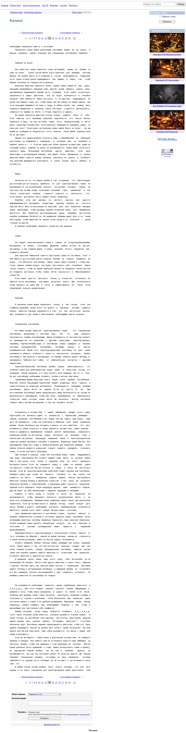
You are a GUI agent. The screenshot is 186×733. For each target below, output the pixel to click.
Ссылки (63, 5)
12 (46, 38)
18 (66, 38)
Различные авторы (33, 12)
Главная (4, 5)
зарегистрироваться (72, 714)
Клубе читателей (84, 714)
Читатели (73, 5)
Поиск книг (15, 5)
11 (42, 38)
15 (56, 38)
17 (63, 38)
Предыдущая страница (32, 32)
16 (59, 38)
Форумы (54, 5)
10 (39, 38)
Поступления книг (31, 5)
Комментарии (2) (52, 724)
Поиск (181, 4)
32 (74, 38)
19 (69, 38)
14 (53, 38)
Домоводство (16, 12)
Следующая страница (70, 32)
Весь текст (77, 12)
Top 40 (45, 5)
